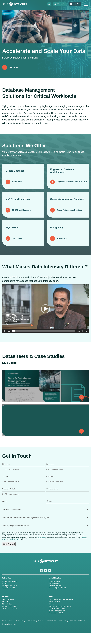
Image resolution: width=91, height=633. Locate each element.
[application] (45, 308)
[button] (45, 308)
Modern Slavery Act (9, 624)
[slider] (43, 331)
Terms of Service (14, 539)
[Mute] (82, 331)
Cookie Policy (20, 621)
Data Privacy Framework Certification (72, 621)
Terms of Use (51, 621)
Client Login (61, 4)
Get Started (9, 544)
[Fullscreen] (86, 331)
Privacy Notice (7, 621)
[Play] (5, 331)
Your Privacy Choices (35, 621)
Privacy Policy (41, 537)
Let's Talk (76, 4)
